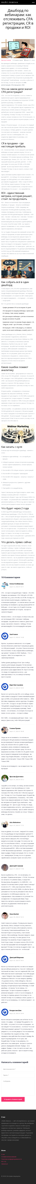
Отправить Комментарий (13, 1099)
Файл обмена (9, 2)
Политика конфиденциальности (11, 1159)
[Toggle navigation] (33, 2)
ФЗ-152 (3, 1161)
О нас (3, 1154)
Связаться (4, 1164)
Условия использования (8, 1157)
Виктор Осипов (6, 60)
